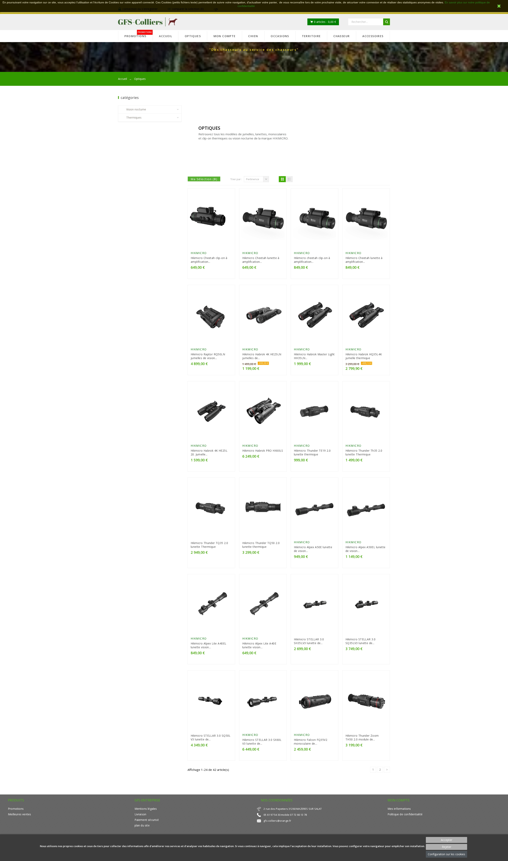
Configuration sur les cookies (446, 854)
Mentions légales (146, 809)
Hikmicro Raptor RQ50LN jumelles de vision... (208, 356)
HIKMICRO (199, 253)
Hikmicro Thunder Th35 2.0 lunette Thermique (363, 452)
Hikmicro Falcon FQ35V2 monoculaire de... (310, 741)
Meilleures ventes (19, 814)
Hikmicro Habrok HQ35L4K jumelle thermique (363, 356)
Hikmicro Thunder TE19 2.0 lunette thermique (312, 452)
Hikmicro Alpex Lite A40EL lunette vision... (208, 645)
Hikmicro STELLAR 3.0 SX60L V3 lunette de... (262, 741)
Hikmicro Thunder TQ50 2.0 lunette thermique (261, 545)
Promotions (16, 809)
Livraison (140, 814)
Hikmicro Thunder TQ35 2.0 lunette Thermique (209, 545)
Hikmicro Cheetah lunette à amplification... (260, 260)
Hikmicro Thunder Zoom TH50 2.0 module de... (362, 737)
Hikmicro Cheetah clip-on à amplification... (209, 260)
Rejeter (446, 847)
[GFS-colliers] (148, 22)
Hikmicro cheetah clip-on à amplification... (312, 260)
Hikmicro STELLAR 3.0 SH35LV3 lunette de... (309, 641)
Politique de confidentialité (405, 814)
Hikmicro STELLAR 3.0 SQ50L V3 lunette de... (211, 737)
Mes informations (399, 809)
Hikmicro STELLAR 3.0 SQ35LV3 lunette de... (360, 641)
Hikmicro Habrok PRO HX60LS (262, 450)
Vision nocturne (136, 109)
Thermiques (133, 117)
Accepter (446, 840)
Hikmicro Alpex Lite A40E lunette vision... (259, 645)
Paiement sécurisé (147, 820)
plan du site (142, 825)
